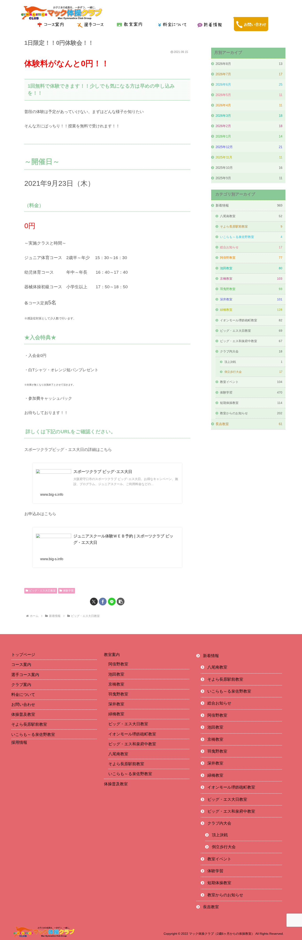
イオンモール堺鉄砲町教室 (132, 734)
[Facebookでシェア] (103, 601)
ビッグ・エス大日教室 (42, 590)
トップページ (23, 654)
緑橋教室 (116, 714)
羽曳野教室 (118, 694)
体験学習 (68, 590)
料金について (23, 694)
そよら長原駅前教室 (29, 724)
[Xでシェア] (94, 601)
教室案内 (112, 654)
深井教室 (116, 704)
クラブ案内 (21, 684)
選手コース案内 (25, 675)
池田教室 (116, 674)
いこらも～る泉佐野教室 (33, 734)
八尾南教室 (118, 754)
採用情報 (19, 742)
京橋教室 (116, 684)
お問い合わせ (23, 704)
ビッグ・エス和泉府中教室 (132, 744)
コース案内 (21, 664)
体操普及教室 (23, 714)
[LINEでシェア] (112, 601)
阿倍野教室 (118, 664)
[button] (120, 601)
